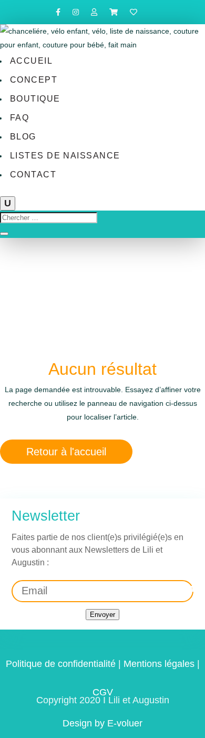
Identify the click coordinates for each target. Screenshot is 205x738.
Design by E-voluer (102, 723)
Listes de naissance (65, 155)
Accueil (31, 60)
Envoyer (102, 615)
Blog (23, 136)
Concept (33, 79)
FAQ (19, 117)
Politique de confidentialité (61, 664)
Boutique (35, 98)
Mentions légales (159, 664)
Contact (33, 174)
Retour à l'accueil (66, 451)
